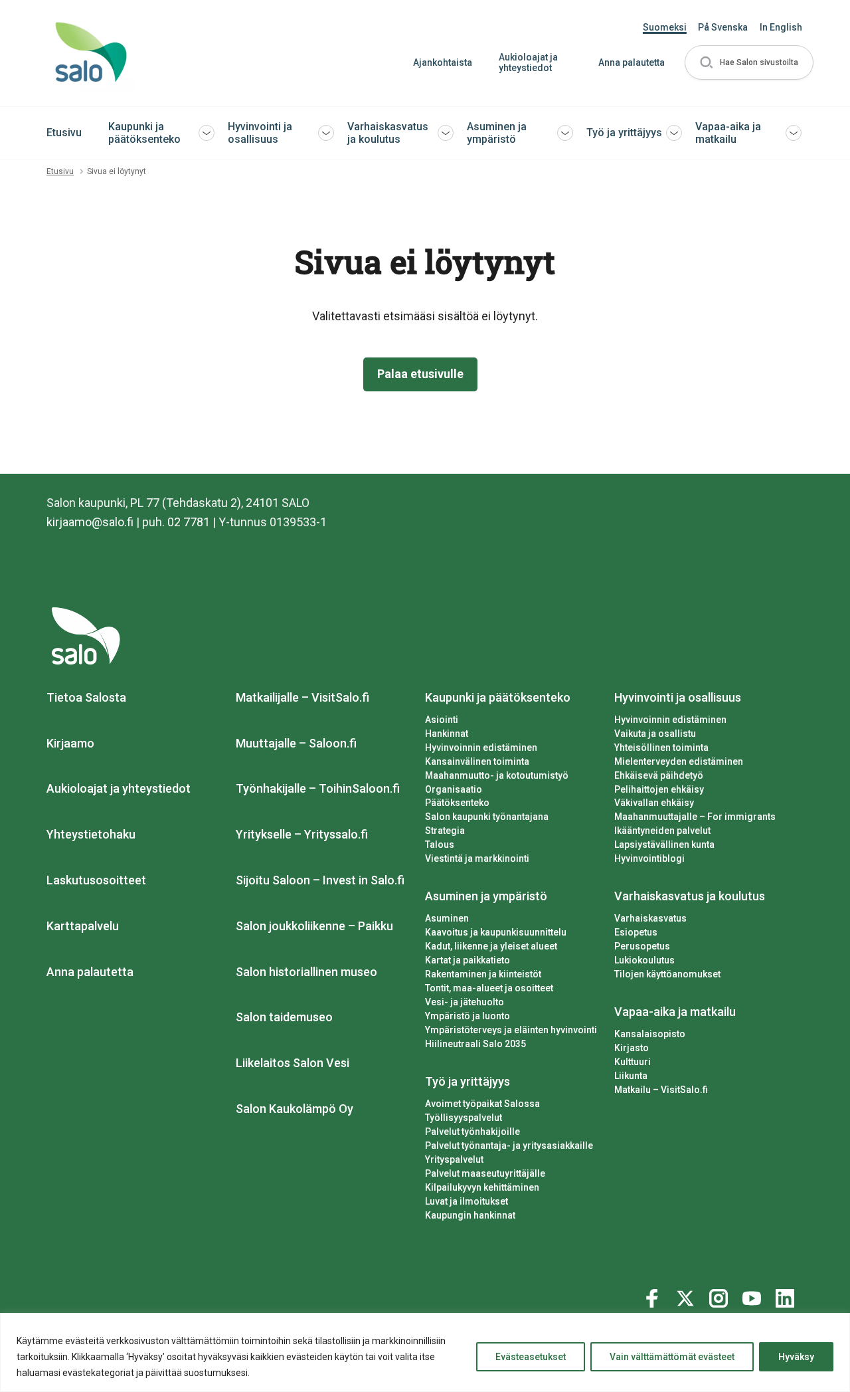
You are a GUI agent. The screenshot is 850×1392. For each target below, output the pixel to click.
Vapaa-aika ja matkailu (728, 133)
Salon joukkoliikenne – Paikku (314, 926)
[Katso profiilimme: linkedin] (787, 1296)
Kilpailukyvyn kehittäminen (482, 1187)
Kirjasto (631, 1048)
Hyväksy (796, 1356)
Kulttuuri (632, 1061)
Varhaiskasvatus (650, 918)
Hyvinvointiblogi (649, 858)
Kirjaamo (70, 743)
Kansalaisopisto (649, 1034)
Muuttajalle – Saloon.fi (296, 743)
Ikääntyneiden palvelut (662, 830)
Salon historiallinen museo (306, 972)
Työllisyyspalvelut (463, 1117)
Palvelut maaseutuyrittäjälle (485, 1173)
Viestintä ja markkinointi (477, 858)
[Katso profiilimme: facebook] (654, 1296)
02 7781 (188, 522)
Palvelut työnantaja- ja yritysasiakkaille (509, 1145)
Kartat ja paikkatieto (467, 960)
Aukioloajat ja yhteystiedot (528, 63)
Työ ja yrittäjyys (624, 132)
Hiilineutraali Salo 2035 (475, 1044)
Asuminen (447, 918)
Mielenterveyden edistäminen (678, 761)
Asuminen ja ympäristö (497, 133)
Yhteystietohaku (90, 834)
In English (781, 27)
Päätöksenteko (457, 802)
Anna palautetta (631, 62)
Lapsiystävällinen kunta (664, 844)
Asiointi (441, 719)
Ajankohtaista (442, 62)
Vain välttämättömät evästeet (672, 1356)
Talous (439, 844)
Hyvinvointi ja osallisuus (260, 133)
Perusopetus (642, 946)
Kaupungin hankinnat (470, 1215)
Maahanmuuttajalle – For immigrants (695, 816)
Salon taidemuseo (284, 1017)
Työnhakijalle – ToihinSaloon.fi (318, 788)
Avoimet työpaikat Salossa (482, 1103)
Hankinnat (446, 733)
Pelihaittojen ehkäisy (659, 789)
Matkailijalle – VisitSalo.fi (302, 697)
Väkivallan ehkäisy (654, 802)
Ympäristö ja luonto (467, 1016)
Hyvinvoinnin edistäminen (481, 747)
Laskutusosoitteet (96, 880)
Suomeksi (665, 27)
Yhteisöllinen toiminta (661, 747)
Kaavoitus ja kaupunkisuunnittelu (495, 932)
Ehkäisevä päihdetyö (658, 775)
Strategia (445, 830)
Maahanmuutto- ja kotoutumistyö (496, 775)
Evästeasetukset (530, 1356)
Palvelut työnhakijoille (472, 1131)
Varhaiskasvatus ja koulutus (387, 133)
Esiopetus (635, 932)
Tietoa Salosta (86, 697)
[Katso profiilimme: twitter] (687, 1296)
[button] (749, 63)
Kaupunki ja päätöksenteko (144, 133)
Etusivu (64, 132)
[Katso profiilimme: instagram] (720, 1296)
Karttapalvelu (82, 926)
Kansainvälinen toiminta (477, 761)
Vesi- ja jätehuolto (464, 1002)
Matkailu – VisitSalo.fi (661, 1089)
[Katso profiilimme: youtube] (753, 1296)
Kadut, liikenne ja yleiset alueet (491, 946)
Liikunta (630, 1075)
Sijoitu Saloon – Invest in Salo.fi (320, 880)
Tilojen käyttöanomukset (667, 974)
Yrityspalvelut (454, 1159)
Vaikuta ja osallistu (655, 733)
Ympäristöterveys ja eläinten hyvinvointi (511, 1030)
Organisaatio (453, 789)
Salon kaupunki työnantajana (487, 816)
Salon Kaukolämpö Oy (294, 1109)
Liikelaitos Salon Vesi (292, 1063)
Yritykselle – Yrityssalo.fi (302, 834)
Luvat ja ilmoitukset (466, 1201)
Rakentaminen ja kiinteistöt (483, 974)
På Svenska (723, 27)
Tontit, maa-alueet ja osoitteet (489, 988)
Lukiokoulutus (644, 960)
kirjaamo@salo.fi (89, 522)
